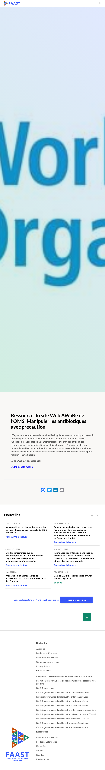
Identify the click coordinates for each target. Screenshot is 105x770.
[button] (92, 515)
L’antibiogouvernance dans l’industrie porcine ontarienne (62, 701)
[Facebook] (43, 490)
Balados (58, 582)
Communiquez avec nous (47, 662)
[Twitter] (49, 490)
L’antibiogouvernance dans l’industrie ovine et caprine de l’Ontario (66, 714)
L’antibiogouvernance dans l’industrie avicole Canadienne (62, 723)
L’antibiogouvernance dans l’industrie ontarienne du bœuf (62, 692)
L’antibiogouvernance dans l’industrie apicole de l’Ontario (62, 718)
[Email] (62, 490)
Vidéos (39, 750)
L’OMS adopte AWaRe (22, 467)
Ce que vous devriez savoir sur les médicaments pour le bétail (64, 676)
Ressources (42, 731)
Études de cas (42, 759)
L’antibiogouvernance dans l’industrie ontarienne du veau (62, 696)
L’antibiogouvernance (46, 688)
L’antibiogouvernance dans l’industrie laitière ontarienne (62, 705)
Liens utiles (41, 746)
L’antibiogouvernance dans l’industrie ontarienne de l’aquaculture (66, 710)
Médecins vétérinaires (46, 653)
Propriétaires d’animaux (47, 657)
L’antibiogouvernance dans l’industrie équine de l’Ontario (62, 727)
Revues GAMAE (44, 670)
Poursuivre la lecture (16, 537)
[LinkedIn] (55, 490)
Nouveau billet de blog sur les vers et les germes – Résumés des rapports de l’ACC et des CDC (26, 530)
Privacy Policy (43, 666)
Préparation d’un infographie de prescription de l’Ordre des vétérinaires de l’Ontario (25, 578)
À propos (40, 648)
